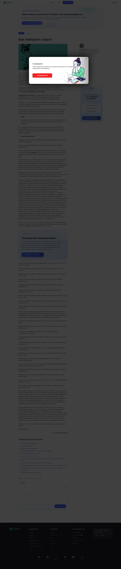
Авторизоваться (42, 75)
